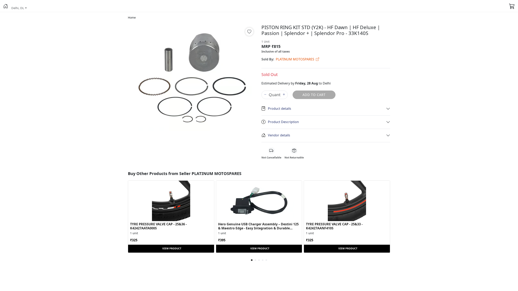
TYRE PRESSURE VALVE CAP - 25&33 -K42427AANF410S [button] (334, 226)
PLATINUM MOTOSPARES (295, 59)
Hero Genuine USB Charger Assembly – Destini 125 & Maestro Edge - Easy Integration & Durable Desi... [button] (258, 226)
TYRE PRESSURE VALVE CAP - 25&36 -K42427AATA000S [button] (158, 226)
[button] (5, 6)
